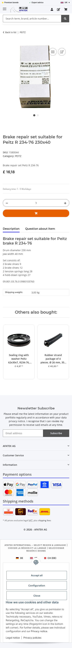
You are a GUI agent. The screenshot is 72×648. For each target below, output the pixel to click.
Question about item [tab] (40, 228)
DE (21, 558)
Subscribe (56, 433)
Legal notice (13, 637)
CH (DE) (52, 558)
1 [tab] (34, 115)
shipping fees (44, 520)
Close (36, 595)
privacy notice (17, 421)
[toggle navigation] (4, 7)
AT (35, 558)
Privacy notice (39, 631)
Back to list (10, 32)
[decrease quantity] (7, 203)
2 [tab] (38, 115)
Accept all (37, 575)
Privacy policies (32, 637)
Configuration (36, 585)
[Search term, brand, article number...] (65, 18)
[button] (52, 9)
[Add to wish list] (62, 52)
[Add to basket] (5, 43)
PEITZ (18, 156)
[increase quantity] (65, 203)
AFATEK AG (40, 529)
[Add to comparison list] (53, 52)
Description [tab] (11, 228)
